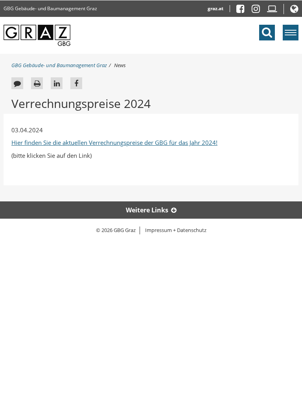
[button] (294, 10)
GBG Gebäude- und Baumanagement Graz (50, 8)
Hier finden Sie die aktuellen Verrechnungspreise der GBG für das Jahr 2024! (114, 142)
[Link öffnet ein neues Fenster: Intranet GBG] (272, 10)
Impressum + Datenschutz (175, 230)
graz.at (215, 8)
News (120, 65)
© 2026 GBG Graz (116, 230)
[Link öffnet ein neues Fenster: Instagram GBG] (259, 10)
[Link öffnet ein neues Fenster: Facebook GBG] (243, 10)
